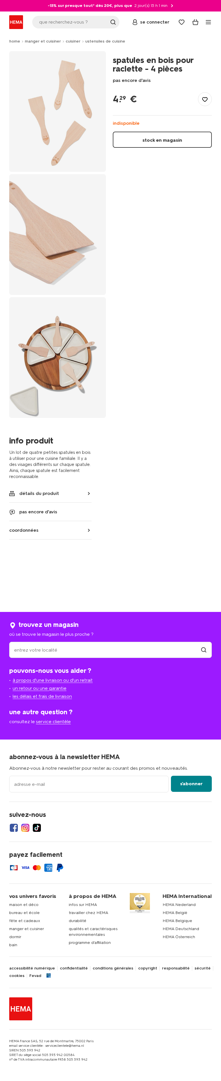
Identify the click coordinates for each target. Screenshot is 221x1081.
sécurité (203, 968)
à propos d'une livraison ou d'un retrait (53, 680)
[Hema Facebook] (14, 828)
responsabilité (176, 968)
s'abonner (191, 783)
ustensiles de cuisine (105, 41)
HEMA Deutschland (181, 928)
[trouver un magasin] (203, 650)
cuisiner (73, 41)
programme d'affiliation (90, 942)
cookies (16, 976)
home (14, 41)
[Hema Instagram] (25, 828)
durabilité (77, 920)
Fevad (35, 976)
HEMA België (175, 912)
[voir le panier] (195, 22)
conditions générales (113, 968)
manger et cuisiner (43, 41)
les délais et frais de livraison (42, 696)
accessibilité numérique (32, 968)
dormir (15, 936)
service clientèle (53, 721)
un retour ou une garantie (39, 688)
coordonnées (24, 530)
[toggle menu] (208, 22)
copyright (147, 968)
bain (13, 944)
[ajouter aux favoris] (205, 99)
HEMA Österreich (179, 936)
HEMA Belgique (177, 920)
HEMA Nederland (179, 904)
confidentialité (74, 968)
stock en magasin (162, 140)
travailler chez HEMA (88, 912)
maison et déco (24, 904)
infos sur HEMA (83, 904)
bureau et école (24, 912)
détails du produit (39, 493)
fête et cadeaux (24, 920)
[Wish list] (181, 22)
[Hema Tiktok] (37, 828)
